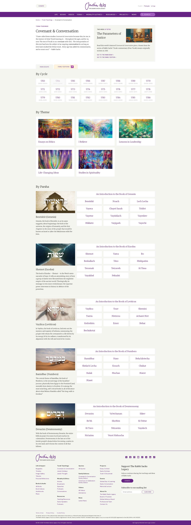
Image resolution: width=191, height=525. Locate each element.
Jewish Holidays (62, 471)
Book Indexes (40, 489)
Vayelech (142, 428)
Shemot (89, 253)
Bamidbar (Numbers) (47, 374)
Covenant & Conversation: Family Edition (87, 477)
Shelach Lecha (89, 365)
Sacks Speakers (62, 502)
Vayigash (115, 223)
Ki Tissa (142, 268)
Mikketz (89, 223)
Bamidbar (89, 358)
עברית (153, 6)
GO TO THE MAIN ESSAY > (105, 55)
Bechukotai (89, 330)
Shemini (142, 308)
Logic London (151, 523)
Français (147, 6)
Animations (82, 493)
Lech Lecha (142, 201)
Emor (116, 323)
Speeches (60, 486)
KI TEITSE (108, 29)
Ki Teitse (142, 421)
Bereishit (89, 201)
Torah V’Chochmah (106, 474)
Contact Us (103, 504)
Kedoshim (89, 323)
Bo (142, 253)
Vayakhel (89, 275)
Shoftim (116, 421)
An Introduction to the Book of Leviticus (116, 301)
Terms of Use (39, 513)
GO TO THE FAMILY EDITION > (106, 57)
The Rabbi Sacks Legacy (108, 494)
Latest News (83, 501)
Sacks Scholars (105, 471)
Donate (41, 6)
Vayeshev (142, 215)
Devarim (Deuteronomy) (49, 429)
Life (56, 14)
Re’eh (89, 421)
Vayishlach (116, 215)
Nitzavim (116, 428)
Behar (142, 323)
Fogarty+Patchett (139, 523)
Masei (89, 380)
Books (63, 14)
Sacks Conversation (106, 484)
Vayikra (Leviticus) (46, 324)
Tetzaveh (115, 268)
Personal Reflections (42, 478)
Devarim (89, 413)
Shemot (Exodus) (45, 269)
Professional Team (106, 502)
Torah (79, 14)
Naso (115, 358)
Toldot (142, 208)
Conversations (62, 491)
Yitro (116, 261)
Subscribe (147, 492)
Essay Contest (105, 469)
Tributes (38, 476)
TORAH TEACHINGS (42, 26)
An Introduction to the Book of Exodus (115, 246)
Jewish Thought (62, 474)
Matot (142, 373)
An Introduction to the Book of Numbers (115, 351)
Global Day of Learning (107, 481)
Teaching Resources (63, 499)
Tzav (115, 308)
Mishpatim (142, 261)
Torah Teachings (47, 20)
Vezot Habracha (116, 435)
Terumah (89, 268)
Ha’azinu (89, 435)
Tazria (89, 316)
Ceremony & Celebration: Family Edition (87, 481)
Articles (59, 481)
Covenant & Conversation (65, 469)
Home (38, 20)
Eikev (142, 413)
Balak (89, 373)
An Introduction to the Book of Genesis (116, 194)
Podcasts (60, 489)
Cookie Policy (61, 513)
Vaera (116, 253)
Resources (111, 14)
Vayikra (89, 308)
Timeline (38, 471)
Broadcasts (61, 484)
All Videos (82, 490)
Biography (39, 469)
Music (38, 494)
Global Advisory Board (107, 499)
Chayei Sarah (115, 208)
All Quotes (82, 469)
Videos (71, 14)
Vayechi (142, 223)
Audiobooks (40, 491)
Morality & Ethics (94, 14)
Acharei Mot (142, 316)
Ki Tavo (89, 428)
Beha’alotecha (142, 358)
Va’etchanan (116, 413)
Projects (123, 14)
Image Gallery (40, 474)
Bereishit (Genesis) (46, 217)
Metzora (116, 316)
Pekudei (116, 275)
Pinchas (116, 373)
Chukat (142, 365)
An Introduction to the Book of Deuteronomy (116, 406)
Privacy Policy (50, 513)
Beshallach (89, 261)
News (134, 14)
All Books (39, 486)
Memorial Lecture (105, 486)
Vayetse (89, 215)
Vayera (89, 208)
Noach (116, 201)
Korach (116, 365)
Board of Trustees (106, 497)
